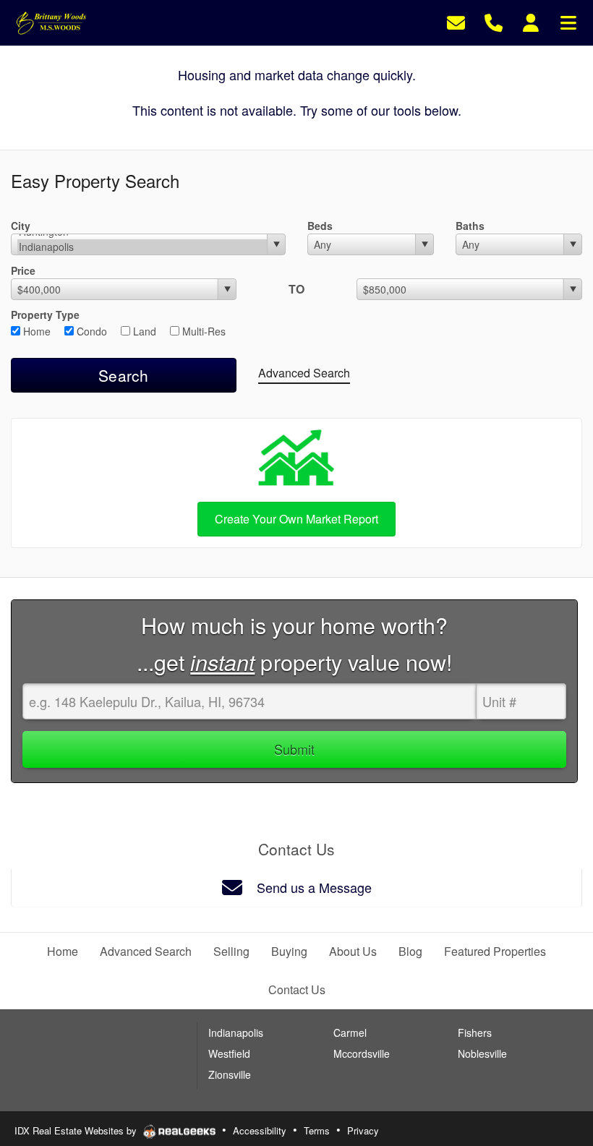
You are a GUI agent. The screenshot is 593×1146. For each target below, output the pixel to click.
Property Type (45, 314)
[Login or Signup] (531, 21)
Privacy (363, 1130)
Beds (320, 225)
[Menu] (568, 21)
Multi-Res (202, 331)
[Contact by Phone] (494, 21)
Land (143, 331)
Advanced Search (304, 372)
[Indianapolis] (142, 247)
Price (23, 270)
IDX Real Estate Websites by (77, 1130)
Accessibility (259, 1130)
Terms (317, 1130)
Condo (90, 331)
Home (35, 331)
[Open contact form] (456, 21)
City (20, 225)
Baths (470, 225)
